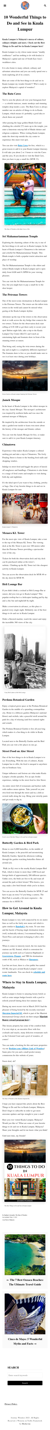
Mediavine (26, 1423)
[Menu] (5, 5)
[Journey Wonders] (25, 5)
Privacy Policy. (11, 1403)
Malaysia (11, 1220)
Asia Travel (5, 1220)
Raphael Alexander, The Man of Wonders (15, 1215)
